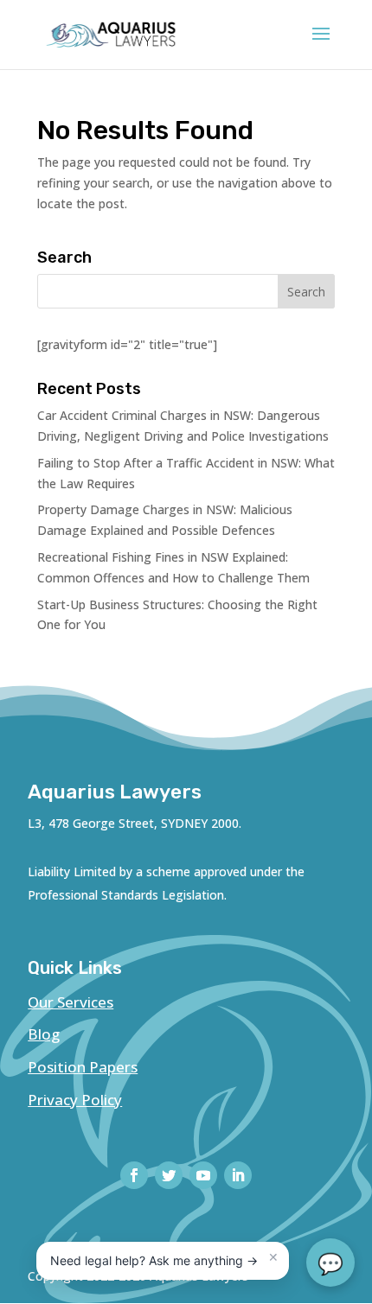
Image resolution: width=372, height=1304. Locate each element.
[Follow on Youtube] (203, 1175)
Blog (44, 1034)
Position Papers (83, 1067)
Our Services (70, 1002)
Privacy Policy (75, 1100)
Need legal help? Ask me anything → (154, 1260)
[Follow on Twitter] (169, 1175)
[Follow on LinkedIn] (238, 1175)
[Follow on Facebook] (134, 1175)
